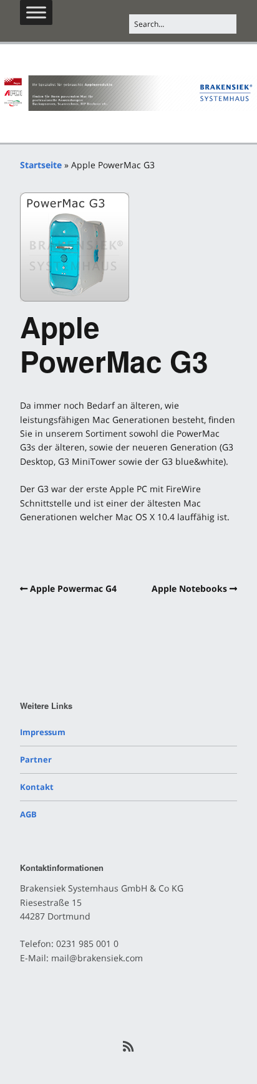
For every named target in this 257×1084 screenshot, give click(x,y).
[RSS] (129, 1047)
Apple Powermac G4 (73, 588)
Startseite (41, 165)
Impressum (42, 732)
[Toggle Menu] (36, 12)
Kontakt (37, 786)
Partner (36, 759)
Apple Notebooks (189, 588)
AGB (28, 814)
